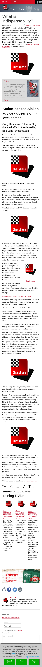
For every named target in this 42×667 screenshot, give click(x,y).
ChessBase (14, 598)
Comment (5, 633)
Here (13, 653)
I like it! (28, 25)
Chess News (17, 9)
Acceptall (34, 662)
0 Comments (36, 25)
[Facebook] (9, 589)
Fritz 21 (7, 81)
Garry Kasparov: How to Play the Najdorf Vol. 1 (7, 514)
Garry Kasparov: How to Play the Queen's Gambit (32, 514)
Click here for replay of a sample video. (16, 296)
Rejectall (21, 662)
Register (19, 630)
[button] (15, 2)
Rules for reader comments (10, 618)
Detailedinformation (9, 662)
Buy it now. (30, 281)
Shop (4, 2)
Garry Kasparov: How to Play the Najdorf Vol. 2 (20, 514)
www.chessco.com (32, 481)
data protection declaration (32, 657)
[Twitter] (14, 589)
